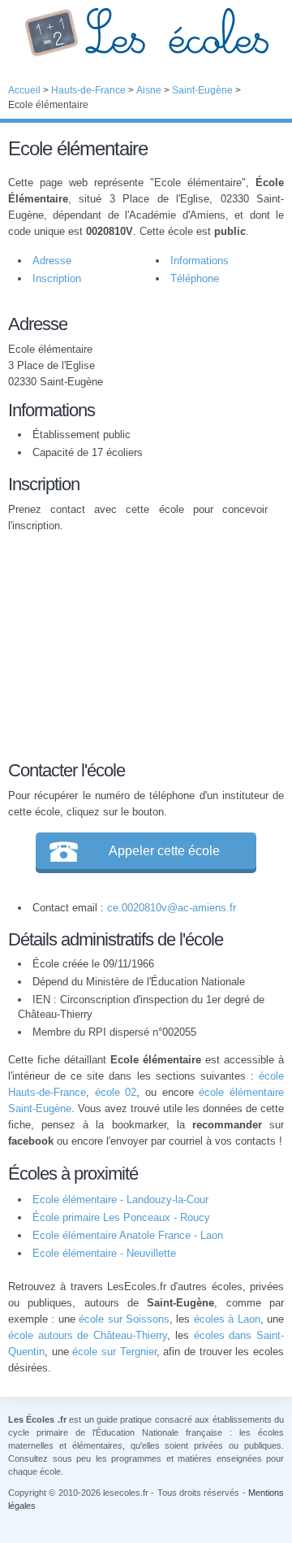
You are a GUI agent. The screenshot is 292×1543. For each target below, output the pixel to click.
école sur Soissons (124, 1319)
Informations (199, 260)
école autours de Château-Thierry (87, 1335)
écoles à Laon (227, 1319)
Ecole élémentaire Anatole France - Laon (127, 1235)
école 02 (116, 1092)
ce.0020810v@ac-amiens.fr (171, 908)
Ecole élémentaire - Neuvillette (104, 1253)
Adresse (51, 260)
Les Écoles (146, 32)
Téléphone (194, 278)
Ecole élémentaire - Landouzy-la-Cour (120, 1199)
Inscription (56, 278)
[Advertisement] (138, 643)
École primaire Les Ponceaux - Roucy (121, 1217)
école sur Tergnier (114, 1351)
